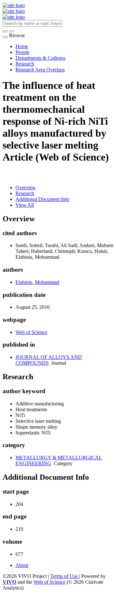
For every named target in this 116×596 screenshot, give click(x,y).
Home (21, 46)
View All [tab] (24, 205)
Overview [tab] (25, 187)
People (22, 52)
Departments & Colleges (40, 58)
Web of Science (31, 332)
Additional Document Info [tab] (42, 199)
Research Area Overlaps (40, 69)
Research (24, 64)
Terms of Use (64, 576)
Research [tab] (24, 193)
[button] (5, 31)
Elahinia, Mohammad (37, 282)
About (21, 565)
